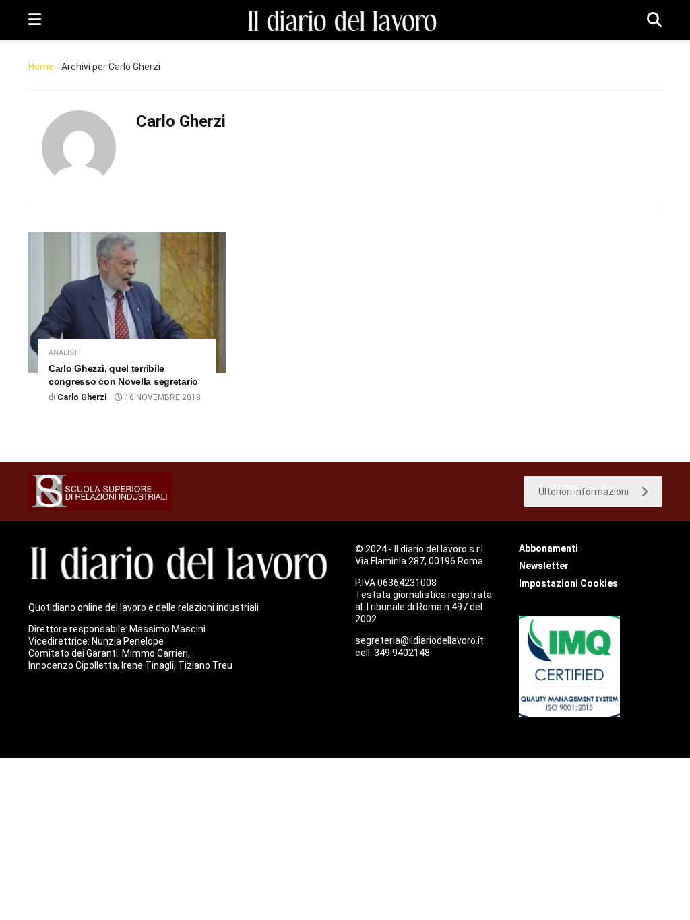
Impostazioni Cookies (568, 583)
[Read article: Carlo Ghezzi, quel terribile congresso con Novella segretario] (127, 303)
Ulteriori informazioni (583, 491)
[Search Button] (654, 20)
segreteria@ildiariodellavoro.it (419, 640)
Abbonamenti (548, 548)
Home (41, 66)
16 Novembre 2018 (162, 397)
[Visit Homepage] (344, 20)
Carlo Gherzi (81, 397)
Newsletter (544, 565)
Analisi (63, 352)
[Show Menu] (34, 20)
